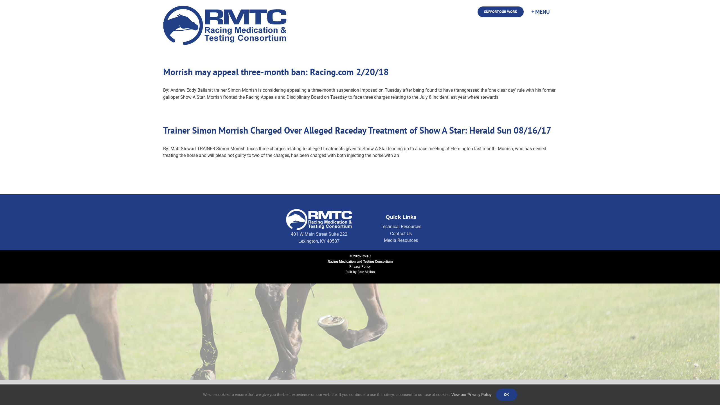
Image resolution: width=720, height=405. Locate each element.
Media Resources (401, 240)
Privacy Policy (360, 267)
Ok (506, 394)
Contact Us (401, 233)
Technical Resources (401, 226)
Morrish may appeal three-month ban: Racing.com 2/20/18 (276, 72)
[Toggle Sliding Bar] (540, 12)
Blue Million (366, 272)
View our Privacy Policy (471, 394)
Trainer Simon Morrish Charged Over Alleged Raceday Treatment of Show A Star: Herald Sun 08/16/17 (357, 130)
